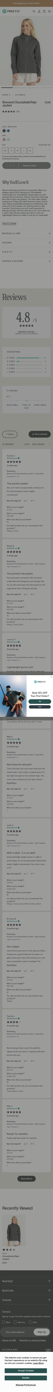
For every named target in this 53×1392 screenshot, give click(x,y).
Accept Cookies (26, 1371)
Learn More (38, 1363)
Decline (25, 1378)
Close (39, 706)
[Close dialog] (51, 677)
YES (40, 701)
